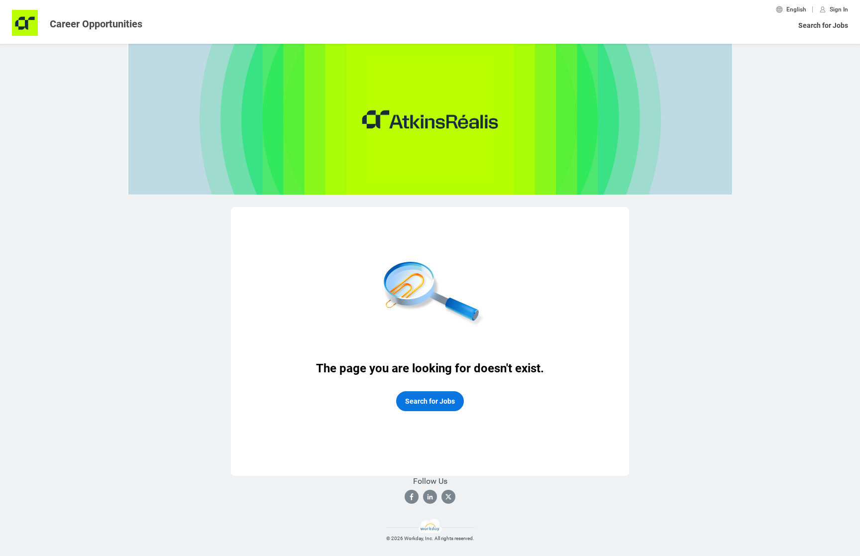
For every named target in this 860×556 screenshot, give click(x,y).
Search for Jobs (823, 25)
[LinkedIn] (430, 497)
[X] (448, 497)
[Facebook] (412, 497)
